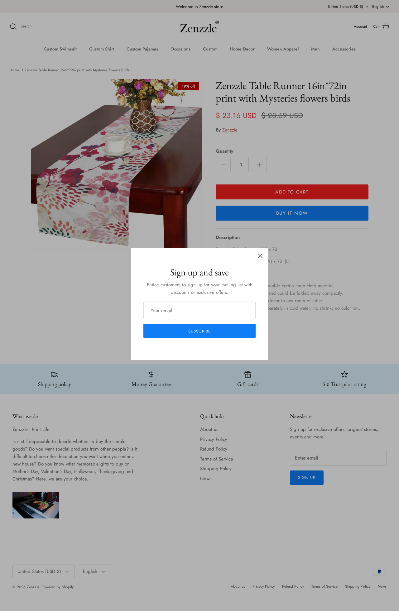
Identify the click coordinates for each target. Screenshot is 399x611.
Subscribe (199, 331)
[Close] (260, 256)
